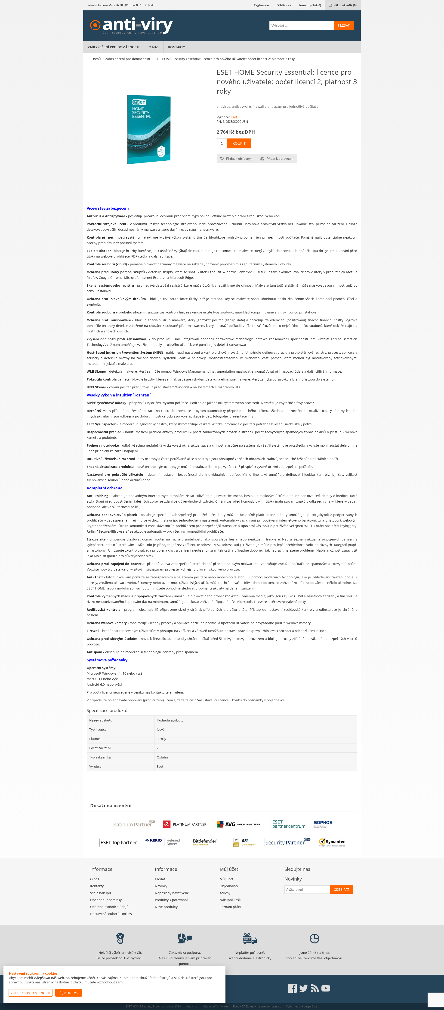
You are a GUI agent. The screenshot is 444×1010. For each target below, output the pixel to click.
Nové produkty (166, 907)
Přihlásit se (284, 5)
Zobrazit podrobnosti (30, 993)
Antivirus (192, 1006)
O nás (154, 47)
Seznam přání (230, 907)
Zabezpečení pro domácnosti (113, 47)
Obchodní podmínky (106, 900)
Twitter (303, 988)
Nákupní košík (230, 900)
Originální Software (215, 1006)
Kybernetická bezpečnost (302, 1006)
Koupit (239, 143)
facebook (292, 988)
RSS (314, 988)
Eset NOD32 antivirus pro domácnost (257, 1006)
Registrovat (261, 5)
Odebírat (341, 889)
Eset (234, 117)
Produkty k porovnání (171, 900)
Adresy (225, 893)
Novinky (161, 886)
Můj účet (226, 879)
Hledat (344, 25)
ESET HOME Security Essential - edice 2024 (153, 1006)
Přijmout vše (69, 993)
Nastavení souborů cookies (111, 914)
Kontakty (176, 47)
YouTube (325, 988)
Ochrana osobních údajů (109, 907)
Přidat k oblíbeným (239, 158)
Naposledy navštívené (172, 893)
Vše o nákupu (100, 893)
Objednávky (229, 886)
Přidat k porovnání (280, 158)
